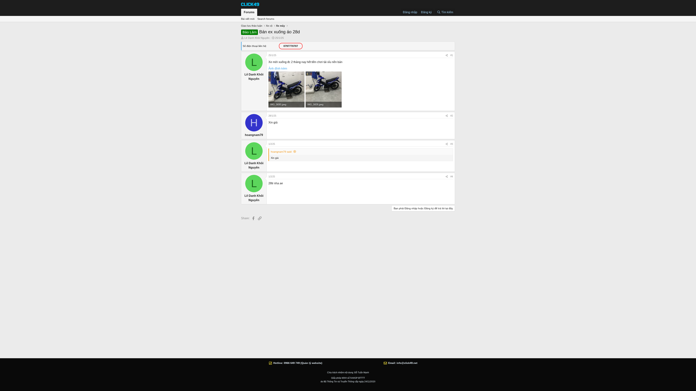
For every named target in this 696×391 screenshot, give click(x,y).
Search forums (265, 18)
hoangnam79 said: (281, 151)
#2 (451, 115)
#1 (451, 55)
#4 (451, 176)
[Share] (446, 55)
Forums (249, 12)
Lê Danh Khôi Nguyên (257, 37)
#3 (451, 144)
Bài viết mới (247, 18)
